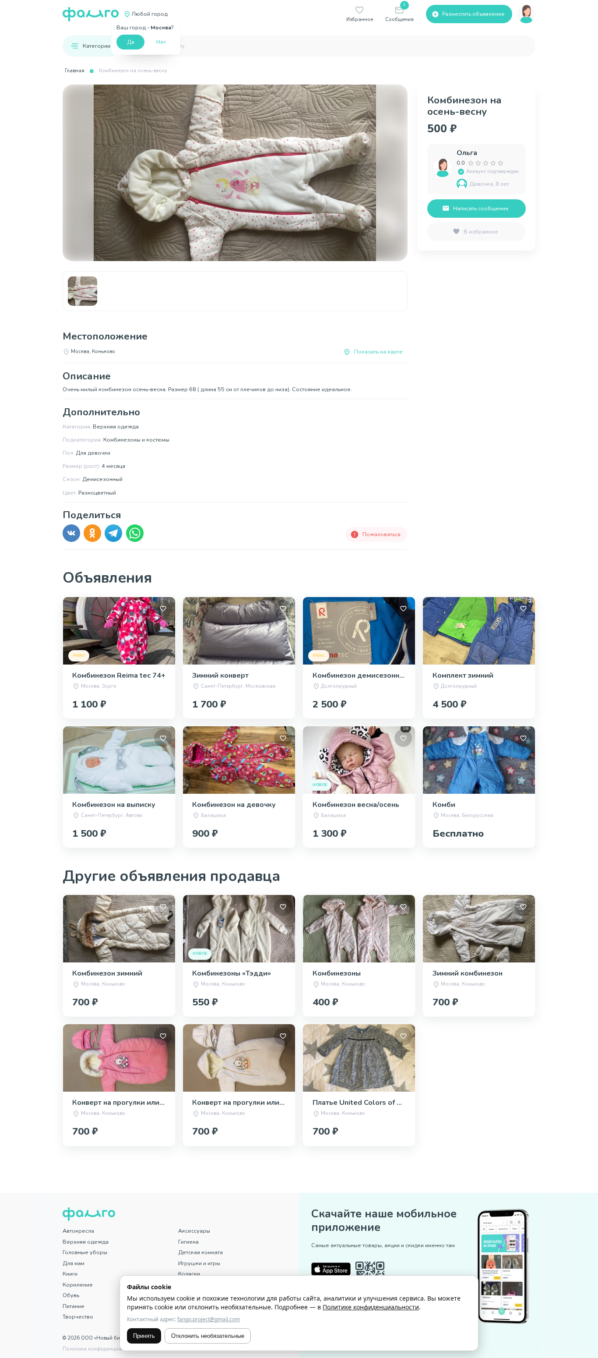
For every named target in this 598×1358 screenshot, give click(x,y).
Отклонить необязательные (207, 1336)
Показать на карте (378, 351)
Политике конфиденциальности (371, 1307)
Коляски (189, 1273)
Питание (73, 1306)
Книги (70, 1273)
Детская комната (200, 1252)
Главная (74, 70)
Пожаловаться (381, 534)
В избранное (481, 231)
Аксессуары (194, 1230)
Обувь (71, 1295)
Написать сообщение (481, 208)
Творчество (78, 1316)
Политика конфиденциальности (102, 1349)
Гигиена (188, 1241)
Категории (96, 46)
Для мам (73, 1263)
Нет (161, 42)
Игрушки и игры (199, 1263)
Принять (144, 1336)
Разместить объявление (473, 14)
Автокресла (78, 1230)
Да (130, 42)
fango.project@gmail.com (208, 1319)
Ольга (467, 153)
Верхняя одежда (86, 1241)
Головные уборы (85, 1252)
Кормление (78, 1284)
